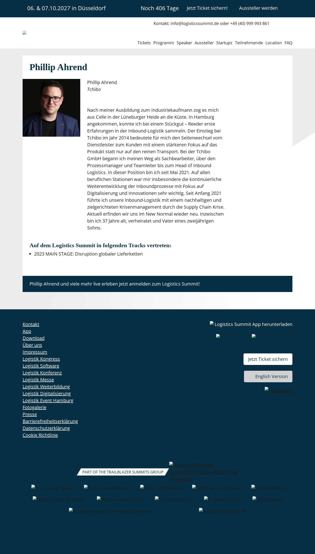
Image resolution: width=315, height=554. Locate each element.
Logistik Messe (38, 379)
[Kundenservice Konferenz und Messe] (110, 513)
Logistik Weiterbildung (46, 386)
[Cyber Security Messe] (217, 490)
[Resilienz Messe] (222, 502)
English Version (271, 376)
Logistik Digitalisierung (47, 393)
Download (34, 338)
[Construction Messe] (107, 490)
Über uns (32, 345)
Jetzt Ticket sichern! (207, 8)
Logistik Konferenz (42, 373)
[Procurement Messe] (120, 502)
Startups (224, 42)
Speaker (184, 42)
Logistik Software (41, 366)
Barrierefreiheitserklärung (50, 421)
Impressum (35, 352)
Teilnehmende (249, 42)
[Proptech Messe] (174, 502)
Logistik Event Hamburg (48, 400)
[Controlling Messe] (161, 490)
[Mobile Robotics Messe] (59, 502)
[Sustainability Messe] (222, 513)
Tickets (144, 42)
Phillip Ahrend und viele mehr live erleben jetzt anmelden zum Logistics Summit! (115, 284)
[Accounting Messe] (52, 490)
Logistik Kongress (41, 359)
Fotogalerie (34, 407)
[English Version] (288, 8)
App (27, 331)
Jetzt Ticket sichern (268, 359)
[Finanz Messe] (267, 490)
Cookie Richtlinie (40, 435)
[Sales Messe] (267, 502)
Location (273, 42)
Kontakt (31, 324)
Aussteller (204, 42)
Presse (30, 414)
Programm (163, 42)
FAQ (288, 42)
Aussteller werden (258, 8)
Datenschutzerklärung (46, 428)
